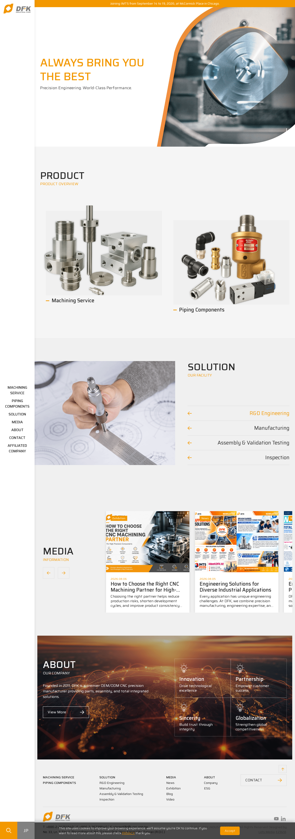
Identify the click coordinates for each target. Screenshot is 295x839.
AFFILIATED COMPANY (17, 448)
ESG (207, 788)
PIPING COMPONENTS (17, 403)
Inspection (106, 799)
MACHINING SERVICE (17, 390)
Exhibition (173, 788)
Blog (169, 793)
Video (170, 799)
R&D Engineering (111, 782)
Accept (230, 830)
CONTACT (17, 438)
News (170, 782)
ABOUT (17, 430)
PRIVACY (128, 833)
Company (211, 782)
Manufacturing (110, 788)
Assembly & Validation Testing (121, 793)
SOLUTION (17, 414)
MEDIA (17, 422)
